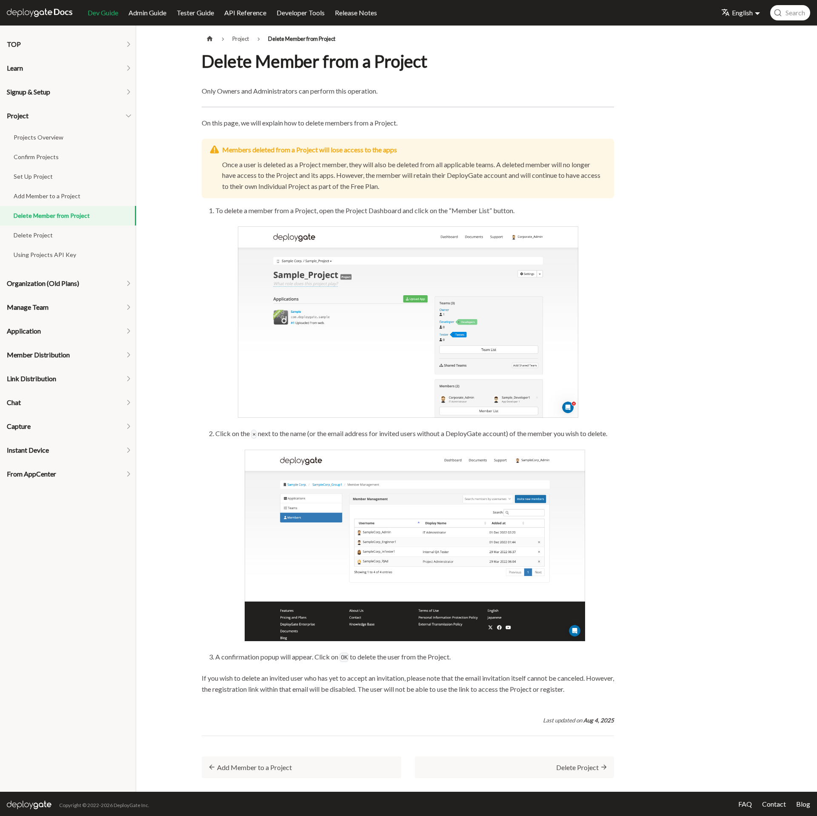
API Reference (245, 13)
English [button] (742, 13)
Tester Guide (195, 13)
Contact (774, 804)
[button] (68, 44)
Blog (803, 804)
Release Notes (356, 13)
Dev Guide (103, 13)
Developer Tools (301, 13)
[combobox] (790, 12)
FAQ (745, 804)
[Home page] (210, 39)
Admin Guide (147, 13)
